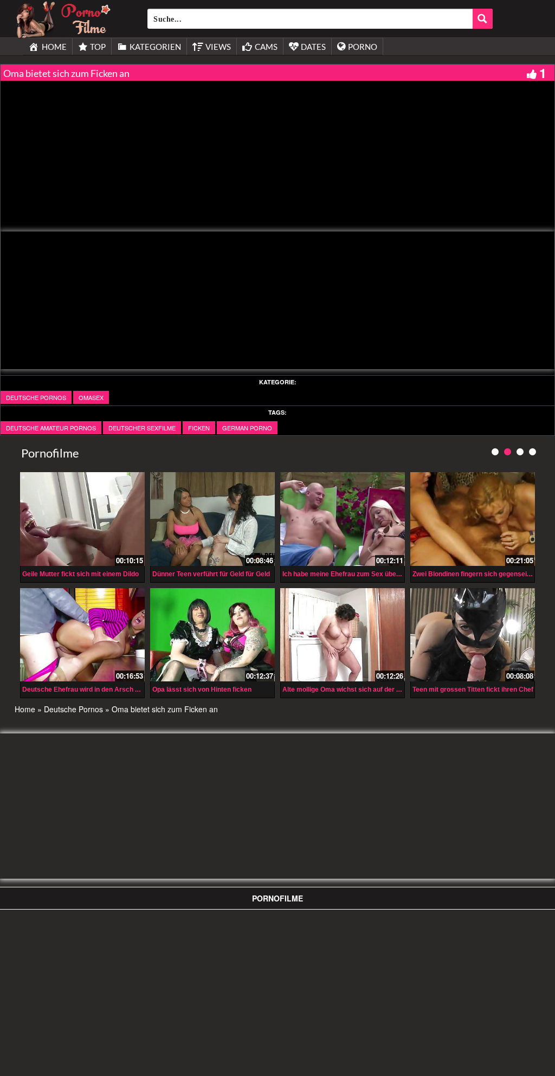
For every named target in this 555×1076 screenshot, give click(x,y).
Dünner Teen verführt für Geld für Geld (211, 574)
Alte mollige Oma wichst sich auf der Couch (349, 689)
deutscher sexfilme (142, 427)
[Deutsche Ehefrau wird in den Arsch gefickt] (82, 635)
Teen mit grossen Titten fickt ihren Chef (472, 689)
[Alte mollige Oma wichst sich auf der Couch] (342, 635)
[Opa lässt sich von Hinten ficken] (212, 635)
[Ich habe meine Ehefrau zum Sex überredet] (342, 519)
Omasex (91, 397)
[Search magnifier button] (483, 19)
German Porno (247, 427)
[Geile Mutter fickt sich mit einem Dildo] (82, 519)
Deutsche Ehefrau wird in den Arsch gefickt (89, 689)
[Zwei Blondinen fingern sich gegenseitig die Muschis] (472, 519)
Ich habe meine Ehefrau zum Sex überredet (348, 574)
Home (25, 709)
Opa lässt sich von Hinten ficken (201, 689)
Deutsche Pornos (36, 397)
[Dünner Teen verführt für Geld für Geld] (212, 519)
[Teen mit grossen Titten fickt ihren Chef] (472, 635)
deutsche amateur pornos (51, 427)
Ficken (199, 427)
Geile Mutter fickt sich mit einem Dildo (80, 574)
